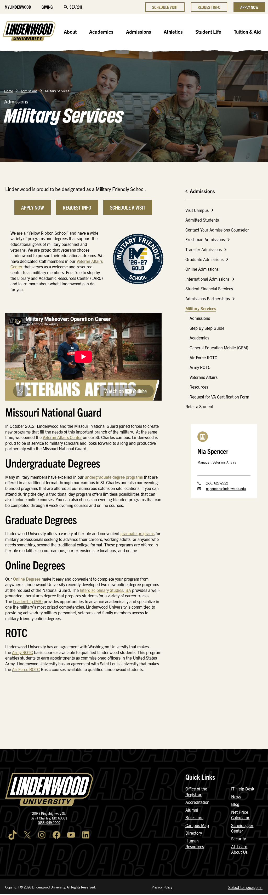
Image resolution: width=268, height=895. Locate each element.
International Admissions (207, 278)
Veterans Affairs (204, 377)
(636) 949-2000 (49, 822)
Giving (47, 6)
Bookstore (194, 817)
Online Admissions (202, 269)
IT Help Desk (242, 788)
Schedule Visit (165, 7)
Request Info (209, 7)
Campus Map (197, 825)
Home (8, 91)
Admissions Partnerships (207, 298)
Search (76, 6)
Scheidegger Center (242, 828)
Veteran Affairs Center (62, 437)
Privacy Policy (162, 887)
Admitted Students (202, 219)
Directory (193, 832)
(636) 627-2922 (217, 483)
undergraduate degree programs (114, 477)
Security (238, 838)
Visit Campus (197, 210)
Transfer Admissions (203, 249)
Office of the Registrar (196, 791)
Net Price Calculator (240, 814)
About (70, 31)
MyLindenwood (18, 6)
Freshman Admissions (205, 239)
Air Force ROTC (26, 669)
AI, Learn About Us (239, 849)
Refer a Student (199, 406)
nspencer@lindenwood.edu (226, 488)
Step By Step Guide (207, 328)
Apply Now (249, 7)
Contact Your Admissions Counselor (217, 229)
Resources (199, 386)
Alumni (191, 809)
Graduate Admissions (204, 259)
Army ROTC (22, 652)
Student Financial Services (209, 288)
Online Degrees (27, 578)
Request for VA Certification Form (219, 396)
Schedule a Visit (127, 207)
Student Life (208, 31)
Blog (235, 804)
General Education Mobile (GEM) (219, 347)
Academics (101, 31)
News (236, 796)
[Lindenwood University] (29, 32)
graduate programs (138, 533)
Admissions (138, 31)
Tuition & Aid (247, 31)
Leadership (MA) (28, 601)
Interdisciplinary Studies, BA (105, 590)
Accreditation (197, 802)
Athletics (173, 31)
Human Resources (194, 843)
